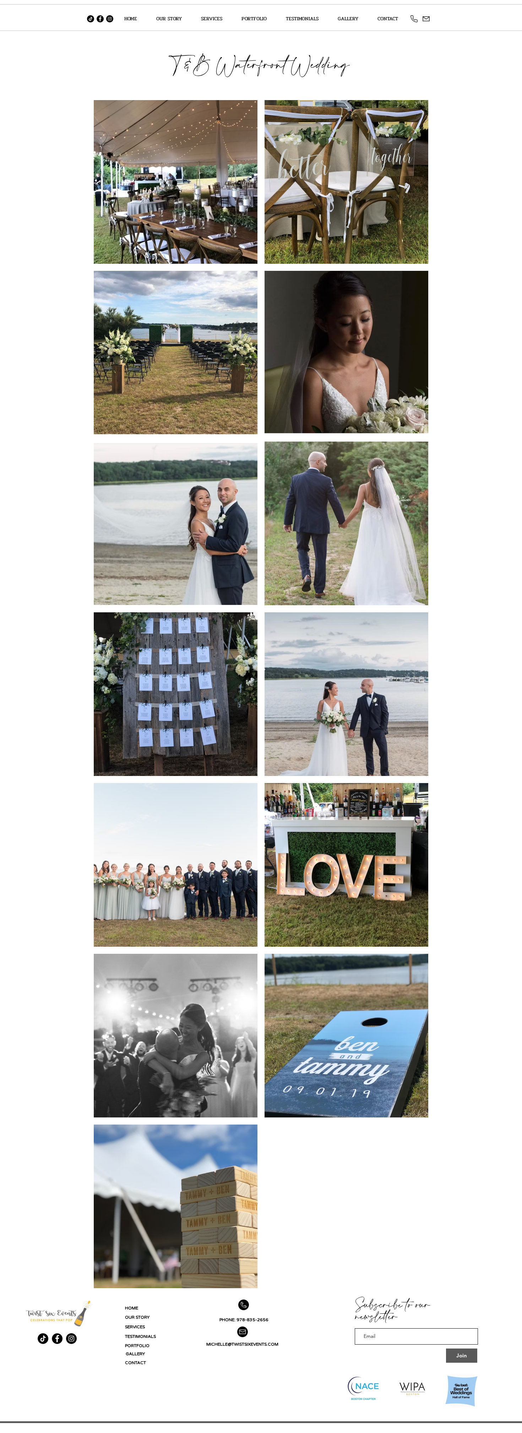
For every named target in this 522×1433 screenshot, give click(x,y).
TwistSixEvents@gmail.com (358, 1429)
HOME (131, 1308)
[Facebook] (100, 18)
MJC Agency (171, 1429)
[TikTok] (90, 18)
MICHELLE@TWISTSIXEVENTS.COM (242, 1344)
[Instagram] (109, 18)
